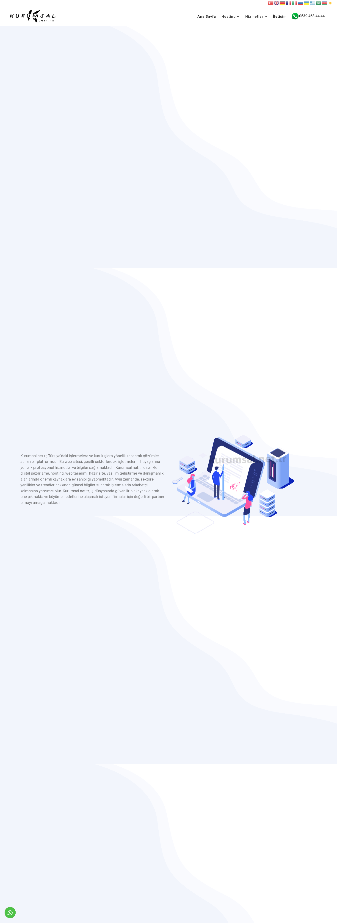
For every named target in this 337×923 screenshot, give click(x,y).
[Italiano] (295, 3)
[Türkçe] (271, 3)
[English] (277, 3)
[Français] (289, 3)
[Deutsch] (283, 3)
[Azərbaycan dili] (325, 3)
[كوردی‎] (331, 3)
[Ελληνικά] (313, 3)
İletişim (280, 16)
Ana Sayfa (206, 16)
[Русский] (301, 3)
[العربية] (319, 3)
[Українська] (307, 3)
